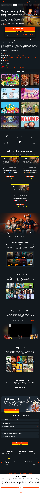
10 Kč (5, 24)
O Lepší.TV (5, 473)
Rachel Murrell (8, 57)
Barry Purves (7, 53)
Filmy (6, 5)
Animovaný (6, 52)
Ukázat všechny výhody (20, 387)
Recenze (15, 473)
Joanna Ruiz (24, 55)
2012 (8, 62)
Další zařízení (31, 320)
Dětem (15, 5)
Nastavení (20, 492)
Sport (30, 5)
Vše (2, 5)
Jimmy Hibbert (18, 55)
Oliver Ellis (32, 57)
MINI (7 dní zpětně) (5, 67)
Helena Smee (14, 57)
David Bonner (20, 57)
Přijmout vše (20, 487)
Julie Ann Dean (12, 55)
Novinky (10, 473)
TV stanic (9, 18)
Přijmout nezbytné (20, 490)
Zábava (25, 5)
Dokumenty (20, 5)
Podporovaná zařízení (32, 473)
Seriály (10, 5)
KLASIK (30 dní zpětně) (14, 67)
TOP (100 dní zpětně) (24, 67)
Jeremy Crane (26, 57)
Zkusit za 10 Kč (12, 410)
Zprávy (34, 5)
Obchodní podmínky (22, 473)
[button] (1, 462)
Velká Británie (7, 60)
